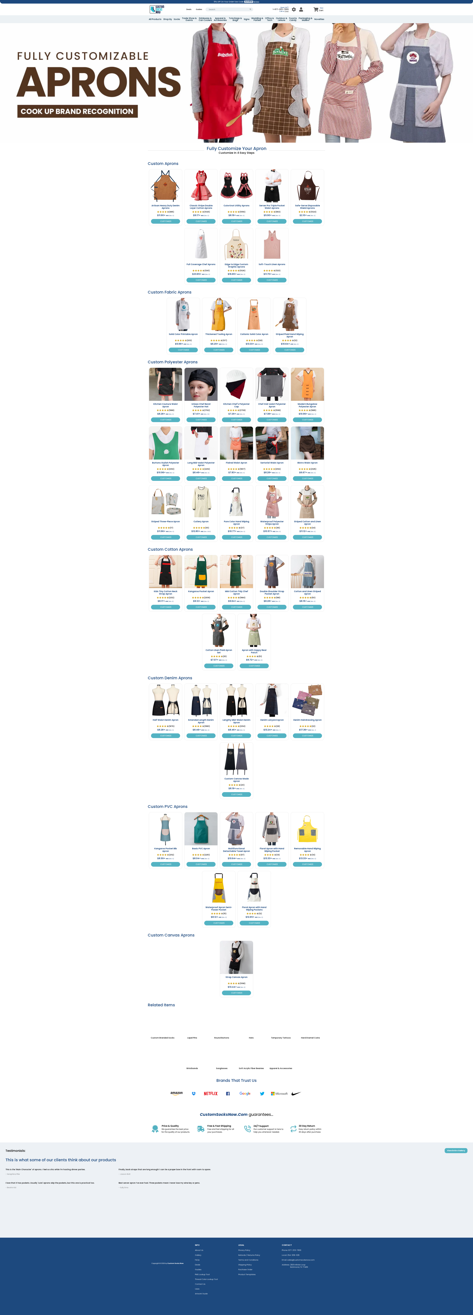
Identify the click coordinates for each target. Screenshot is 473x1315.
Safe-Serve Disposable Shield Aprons (307, 207)
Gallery (198, 1255)
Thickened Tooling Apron (218, 334)
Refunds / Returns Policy (249, 1255)
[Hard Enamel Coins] (310, 1021)
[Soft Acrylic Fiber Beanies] (251, 1052)
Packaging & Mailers (305, 19)
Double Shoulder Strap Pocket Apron (272, 592)
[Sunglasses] (222, 1052)
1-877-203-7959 (281, 9)
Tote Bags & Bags (235, 19)
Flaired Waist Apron (236, 462)
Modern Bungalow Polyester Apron (307, 405)
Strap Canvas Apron (236, 977)
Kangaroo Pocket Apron (201, 591)
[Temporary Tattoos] (281, 1021)
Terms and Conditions (248, 1260)
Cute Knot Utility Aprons (236, 205)
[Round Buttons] (222, 1021)
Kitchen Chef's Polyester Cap (236, 405)
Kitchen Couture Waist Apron (165, 405)
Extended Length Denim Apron (201, 721)
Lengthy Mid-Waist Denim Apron (236, 721)
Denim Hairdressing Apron (307, 719)
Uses (197, 1289)
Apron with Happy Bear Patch (254, 651)
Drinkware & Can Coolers (205, 19)
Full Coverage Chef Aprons (201, 264)
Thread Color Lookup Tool (206, 1279)
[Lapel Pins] (192, 1021)
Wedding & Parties (257, 19)
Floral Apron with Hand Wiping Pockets (254, 908)
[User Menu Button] (294, 9)
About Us (199, 1250)
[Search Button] (250, 9)
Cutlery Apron (201, 521)
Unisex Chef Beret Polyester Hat (201, 405)
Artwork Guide (201, 1293)
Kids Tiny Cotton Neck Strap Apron (165, 592)
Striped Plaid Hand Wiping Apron (290, 335)
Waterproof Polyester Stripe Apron (272, 522)
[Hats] (251, 1021)
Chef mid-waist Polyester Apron (272, 405)
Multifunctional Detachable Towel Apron (236, 849)
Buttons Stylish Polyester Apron (165, 464)
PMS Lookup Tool (202, 1274)
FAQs (197, 1260)
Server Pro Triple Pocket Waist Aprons (272, 207)
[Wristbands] (192, 1052)
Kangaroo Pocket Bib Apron (165, 849)
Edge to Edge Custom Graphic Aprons (236, 265)
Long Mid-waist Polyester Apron (201, 464)
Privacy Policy (244, 1250)
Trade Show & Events (189, 19)
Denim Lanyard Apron (272, 719)
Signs (246, 19)
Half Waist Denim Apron (165, 719)
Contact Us (200, 1284)
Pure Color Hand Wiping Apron (236, 522)
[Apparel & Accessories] (281, 1052)
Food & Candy (293, 19)
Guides (199, 9)
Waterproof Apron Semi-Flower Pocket (218, 908)
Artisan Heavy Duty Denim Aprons (166, 207)
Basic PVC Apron (201, 848)
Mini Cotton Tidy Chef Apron (236, 592)
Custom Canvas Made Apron (236, 780)
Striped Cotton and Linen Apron (307, 522)
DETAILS (256, 2)
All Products (155, 19)
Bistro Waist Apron (307, 462)
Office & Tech (269, 19)
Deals (188, 9)
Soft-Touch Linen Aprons (272, 264)
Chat (287, 11)
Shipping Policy (245, 1264)
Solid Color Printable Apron (183, 334)
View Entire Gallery (456, 1150)
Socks (177, 19)
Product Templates (247, 1274)
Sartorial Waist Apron (272, 462)
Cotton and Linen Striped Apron (307, 592)
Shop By (167, 19)
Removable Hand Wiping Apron (307, 849)
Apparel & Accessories (220, 19)
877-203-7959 (294, 1250)
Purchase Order (245, 1269)
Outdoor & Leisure (281, 19)
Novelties (319, 19)
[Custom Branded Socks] (162, 1021)
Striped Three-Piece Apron (165, 521)
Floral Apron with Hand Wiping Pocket (272, 849)
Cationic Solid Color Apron (254, 334)
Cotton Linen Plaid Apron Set (219, 651)
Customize (165, 221)
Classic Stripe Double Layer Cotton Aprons (201, 207)
